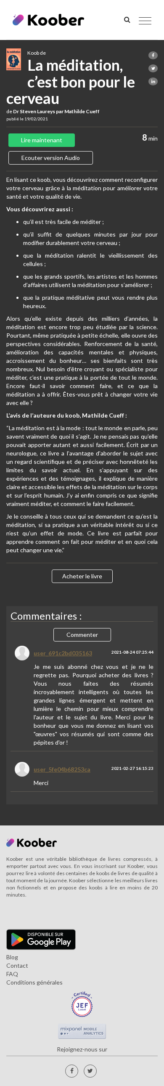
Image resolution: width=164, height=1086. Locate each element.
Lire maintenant (41, 140)
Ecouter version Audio (50, 157)
